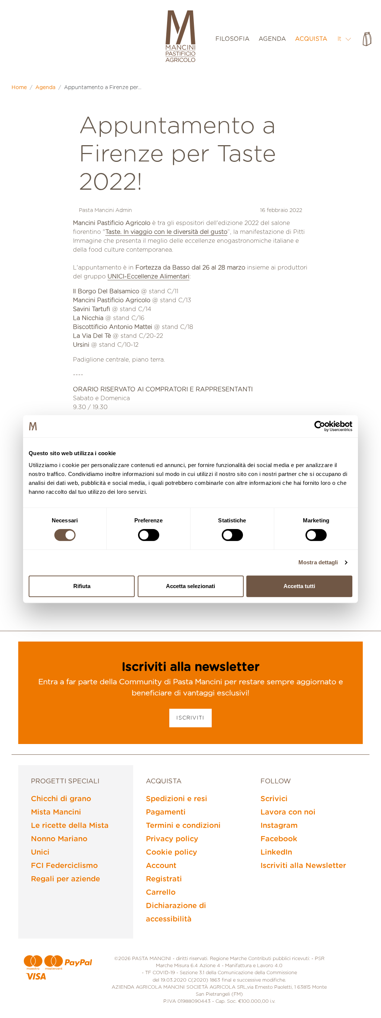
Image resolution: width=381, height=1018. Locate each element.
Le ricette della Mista (70, 825)
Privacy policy (172, 839)
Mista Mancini (56, 812)
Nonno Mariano (59, 839)
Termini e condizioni (183, 825)
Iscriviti (190, 718)
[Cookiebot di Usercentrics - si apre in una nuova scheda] (319, 426)
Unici (40, 852)
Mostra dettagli (318, 562)
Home (19, 87)
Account (161, 865)
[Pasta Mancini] (180, 37)
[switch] (148, 535)
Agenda (45, 87)
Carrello (161, 892)
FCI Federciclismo (64, 865)
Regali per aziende (65, 879)
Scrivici (274, 799)
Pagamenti (166, 812)
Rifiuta (81, 586)
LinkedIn (276, 852)
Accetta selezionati (190, 586)
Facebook (278, 839)
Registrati (164, 879)
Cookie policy (171, 852)
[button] (344, 38)
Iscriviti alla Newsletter (303, 865)
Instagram (279, 825)
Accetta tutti (299, 586)
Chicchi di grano (61, 799)
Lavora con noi (288, 812)
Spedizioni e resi (176, 799)
